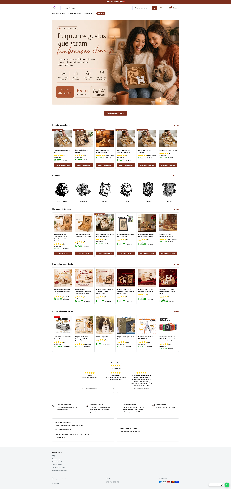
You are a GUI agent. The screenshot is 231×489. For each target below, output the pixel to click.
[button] (58, 155)
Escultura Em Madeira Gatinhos (81, 151)
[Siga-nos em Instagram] (111, 482)
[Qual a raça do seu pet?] (154, 8)
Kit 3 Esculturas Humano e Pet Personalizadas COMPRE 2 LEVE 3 (62, 291)
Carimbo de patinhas (102, 336)
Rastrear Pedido (57, 462)
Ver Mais (176, 125)
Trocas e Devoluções (58, 467)
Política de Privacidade (59, 470)
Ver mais (176, 176)
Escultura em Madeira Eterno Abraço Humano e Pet (105, 235)
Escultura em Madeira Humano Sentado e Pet (166, 235)
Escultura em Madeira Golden (168, 150)
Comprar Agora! (63, 253)
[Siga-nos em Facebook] (107, 482)
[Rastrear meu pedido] (161, 7)
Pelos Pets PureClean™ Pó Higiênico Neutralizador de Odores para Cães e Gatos (167, 339)
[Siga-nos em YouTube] (114, 482)
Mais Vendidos (88, 13)
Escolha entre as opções (63, 165)
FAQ (53, 456)
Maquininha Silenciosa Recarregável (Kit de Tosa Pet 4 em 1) (82, 339)
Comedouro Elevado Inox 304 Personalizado (62, 338)
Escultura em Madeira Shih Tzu (62, 151)
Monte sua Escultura (74, 13)
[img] (115, 365)
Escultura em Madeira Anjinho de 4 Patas (102, 151)
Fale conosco (56, 459)
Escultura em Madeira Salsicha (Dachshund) (123, 151)
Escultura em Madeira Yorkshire (144, 151)
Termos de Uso (57, 464)
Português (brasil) (58, 479)
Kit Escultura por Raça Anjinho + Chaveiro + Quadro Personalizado (125, 291)
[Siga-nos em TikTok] (118, 482)
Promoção (100, 13)
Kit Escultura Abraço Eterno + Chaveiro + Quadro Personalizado (104, 291)
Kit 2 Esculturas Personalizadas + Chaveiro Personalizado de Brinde (83, 291)
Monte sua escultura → (115, 113)
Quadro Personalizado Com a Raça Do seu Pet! (125, 235)
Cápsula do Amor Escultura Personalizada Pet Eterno (146, 235)
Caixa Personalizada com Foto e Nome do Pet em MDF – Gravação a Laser (83, 237)
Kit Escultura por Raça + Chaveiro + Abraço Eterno (145, 290)
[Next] (178, 148)
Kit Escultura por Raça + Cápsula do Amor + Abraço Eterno (167, 291)
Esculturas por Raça (58, 13)
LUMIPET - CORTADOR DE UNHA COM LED (145, 338)
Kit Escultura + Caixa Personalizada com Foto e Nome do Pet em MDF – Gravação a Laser (61, 238)
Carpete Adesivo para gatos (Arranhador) (125, 338)
